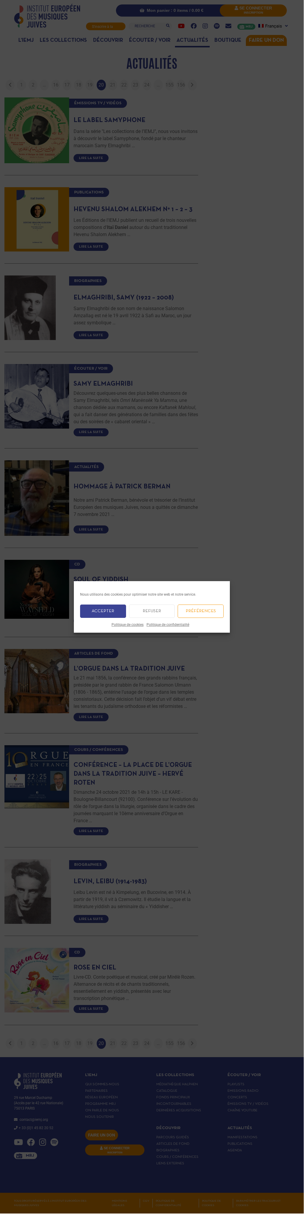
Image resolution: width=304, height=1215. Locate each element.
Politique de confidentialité (168, 625)
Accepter (103, 611)
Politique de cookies (128, 625)
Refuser (152, 611)
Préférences (201, 611)
